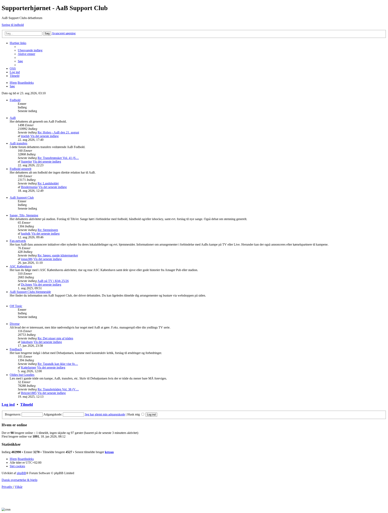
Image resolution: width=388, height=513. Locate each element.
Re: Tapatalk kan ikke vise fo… (58, 364)
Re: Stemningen (48, 230)
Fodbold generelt (20, 169)
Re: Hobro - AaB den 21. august (58, 132)
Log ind (8, 404)
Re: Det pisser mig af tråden (55, 338)
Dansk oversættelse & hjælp (19, 480)
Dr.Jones (26, 284)
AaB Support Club (22, 197)
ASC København (21, 266)
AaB (13, 118)
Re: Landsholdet (48, 183)
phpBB (21, 473)
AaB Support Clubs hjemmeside (30, 292)
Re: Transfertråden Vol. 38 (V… (58, 389)
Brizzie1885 (29, 393)
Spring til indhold (13, 24)
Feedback (16, 349)
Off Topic (16, 306)
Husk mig (134, 414)
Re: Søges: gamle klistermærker (58, 255)
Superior (26, 161)
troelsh (25, 136)
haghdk (26, 233)
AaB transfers (18, 143)
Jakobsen (27, 342)
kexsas (109, 452)
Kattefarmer (28, 367)
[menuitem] (30, 50)
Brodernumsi (29, 187)
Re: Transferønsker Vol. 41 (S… (58, 158)
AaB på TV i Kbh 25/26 (53, 281)
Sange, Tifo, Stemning (24, 215)
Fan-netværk (18, 241)
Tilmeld (26, 404)
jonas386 (27, 259)
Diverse (15, 323)
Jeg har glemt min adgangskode (105, 414)
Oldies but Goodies (22, 374)
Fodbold (15, 100)
